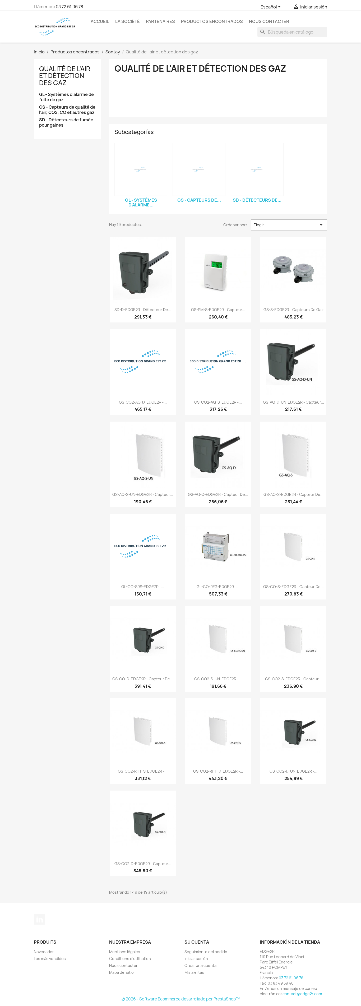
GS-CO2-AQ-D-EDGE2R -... (143, 402)
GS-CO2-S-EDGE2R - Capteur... (293, 678)
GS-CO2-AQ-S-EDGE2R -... (218, 402)
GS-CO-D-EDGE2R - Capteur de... (142, 678)
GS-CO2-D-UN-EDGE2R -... (293, 771)
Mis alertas (194, 972)
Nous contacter (269, 21)
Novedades (44, 951)
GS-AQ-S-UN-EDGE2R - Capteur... (142, 494)
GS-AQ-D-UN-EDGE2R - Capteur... (293, 402)
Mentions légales (124, 951)
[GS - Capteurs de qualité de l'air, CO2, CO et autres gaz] (199, 169)
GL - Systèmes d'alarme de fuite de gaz (66, 97)
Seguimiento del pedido (205, 951)
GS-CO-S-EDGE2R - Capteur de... (293, 586)
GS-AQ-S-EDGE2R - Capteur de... (293, 494)
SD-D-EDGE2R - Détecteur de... (142, 309)
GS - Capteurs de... (199, 200)
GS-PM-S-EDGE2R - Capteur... (218, 309)
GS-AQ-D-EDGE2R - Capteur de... (218, 494)
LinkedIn (39, 919)
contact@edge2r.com (302, 993)
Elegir (289, 225)
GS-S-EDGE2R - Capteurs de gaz (293, 309)
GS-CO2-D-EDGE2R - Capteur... (142, 863)
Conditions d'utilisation (130, 958)
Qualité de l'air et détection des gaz (64, 75)
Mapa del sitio (121, 972)
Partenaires (160, 21)
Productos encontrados (212, 21)
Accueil (100, 21)
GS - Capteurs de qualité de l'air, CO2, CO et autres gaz (67, 109)
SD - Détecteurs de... (257, 200)
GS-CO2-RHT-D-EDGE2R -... (218, 771)
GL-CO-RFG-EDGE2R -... (218, 586)
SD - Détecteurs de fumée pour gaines (66, 122)
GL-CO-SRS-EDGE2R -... (142, 586)
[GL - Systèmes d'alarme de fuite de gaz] (140, 169)
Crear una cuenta (200, 965)
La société (127, 21)
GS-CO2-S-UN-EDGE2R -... (218, 678)
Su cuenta (196, 942)
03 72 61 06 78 (69, 7)
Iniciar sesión (196, 958)
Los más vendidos (50, 958)
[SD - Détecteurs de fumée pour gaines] (257, 169)
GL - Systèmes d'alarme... (141, 202)
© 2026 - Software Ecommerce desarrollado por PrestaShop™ (181, 999)
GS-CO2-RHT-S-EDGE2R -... (143, 771)
